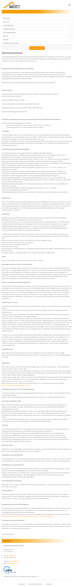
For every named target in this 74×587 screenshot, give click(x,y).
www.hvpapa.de (14, 561)
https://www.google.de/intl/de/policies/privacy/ (16, 385)
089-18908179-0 (11, 555)
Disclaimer (49, 584)
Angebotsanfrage (9, 29)
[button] (69, 5)
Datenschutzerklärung (35, 584)
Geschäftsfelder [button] (8, 25)
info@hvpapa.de (12, 563)
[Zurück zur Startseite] (12, 5)
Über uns (6, 22)
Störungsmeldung (9, 33)
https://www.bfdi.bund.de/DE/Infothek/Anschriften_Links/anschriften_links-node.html (28, 516)
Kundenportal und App (11, 43)
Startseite (6, 18)
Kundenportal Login (37, 48)
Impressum (21, 584)
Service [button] (5, 36)
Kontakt (5, 40)
